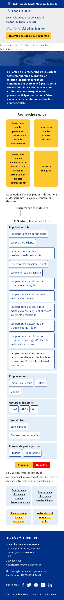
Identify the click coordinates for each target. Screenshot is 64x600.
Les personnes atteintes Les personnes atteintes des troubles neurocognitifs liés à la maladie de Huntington (30, 359)
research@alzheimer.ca (28, 564)
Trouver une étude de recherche (29, 36)
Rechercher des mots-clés (32, 208)
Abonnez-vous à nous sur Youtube (43, 585)
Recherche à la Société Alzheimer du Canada (34, 3)
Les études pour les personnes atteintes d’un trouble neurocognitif (18, 133)
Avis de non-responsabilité (28, 17)
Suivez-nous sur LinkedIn (50, 585)
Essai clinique (18, 426)
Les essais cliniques (46, 168)
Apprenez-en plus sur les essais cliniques (44, 496)
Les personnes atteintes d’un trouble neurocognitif (28, 283)
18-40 (14, 409)
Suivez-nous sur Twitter (29, 585)
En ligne (15, 453)
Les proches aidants (22, 242)
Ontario (41, 383)
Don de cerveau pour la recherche (18, 517)
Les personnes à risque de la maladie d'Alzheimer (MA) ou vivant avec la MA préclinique (31, 311)
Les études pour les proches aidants (46, 133)
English (31, 21)
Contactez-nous (15, 21)
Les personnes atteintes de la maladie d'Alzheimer (28, 296)
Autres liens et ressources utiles (45, 517)
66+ (34, 409)
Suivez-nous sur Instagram (36, 585)
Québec (15, 391)
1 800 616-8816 (13, 560)
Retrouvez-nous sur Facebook (23, 585)
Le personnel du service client (28, 264)
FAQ (8, 17)
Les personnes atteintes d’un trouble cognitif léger (28, 325)
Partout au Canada (21, 383)
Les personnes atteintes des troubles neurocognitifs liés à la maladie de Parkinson (29, 340)
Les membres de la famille (26, 272)
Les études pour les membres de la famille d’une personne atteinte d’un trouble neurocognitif (18, 168)
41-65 (24, 409)
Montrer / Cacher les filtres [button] (33, 221)
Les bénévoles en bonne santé (28, 234)
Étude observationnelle (25, 435)
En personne (32, 453)
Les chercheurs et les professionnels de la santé (26, 253)
